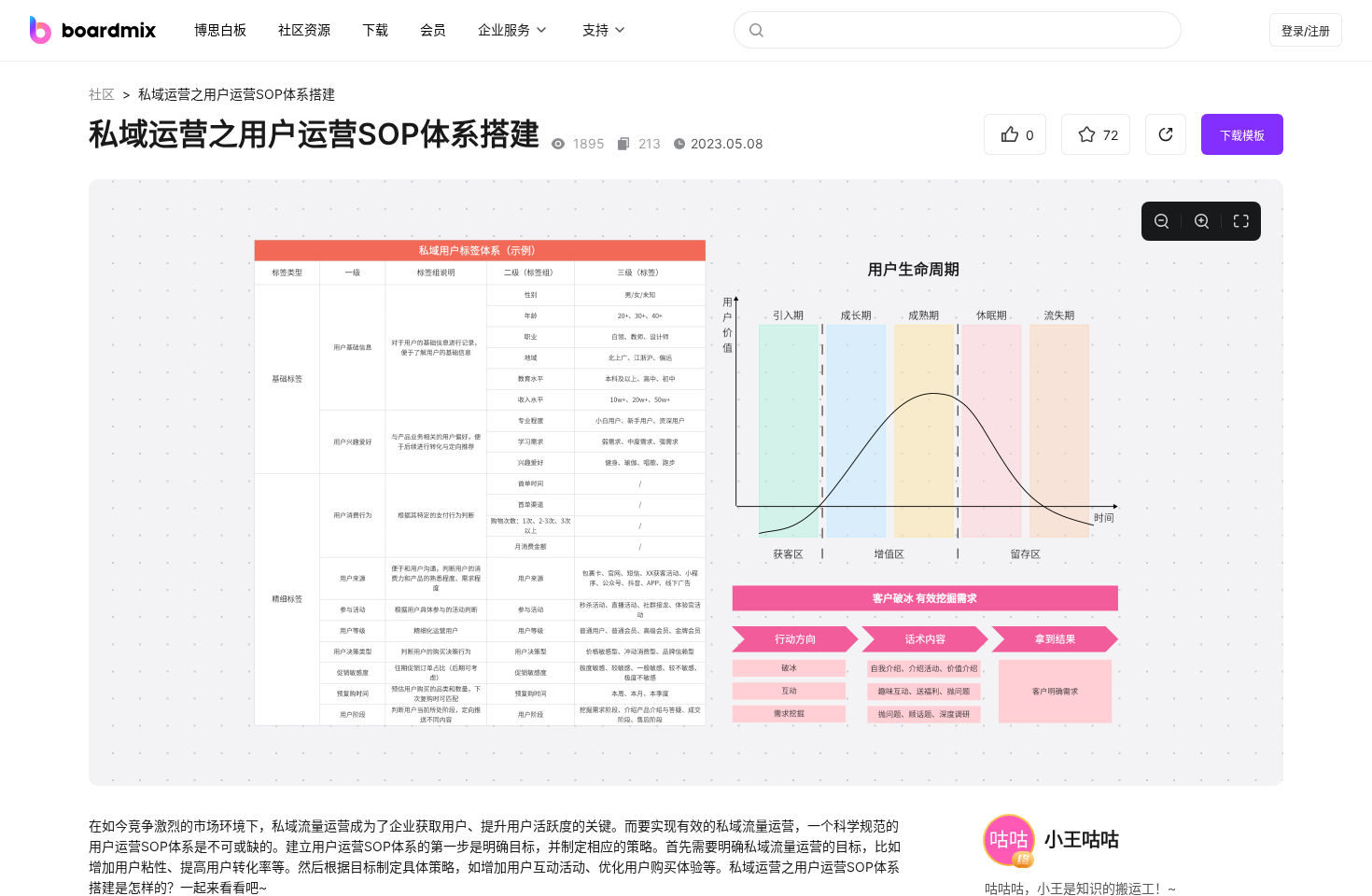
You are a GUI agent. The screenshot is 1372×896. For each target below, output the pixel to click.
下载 (375, 29)
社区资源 (304, 29)
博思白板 (220, 29)
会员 (433, 29)
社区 (102, 94)
